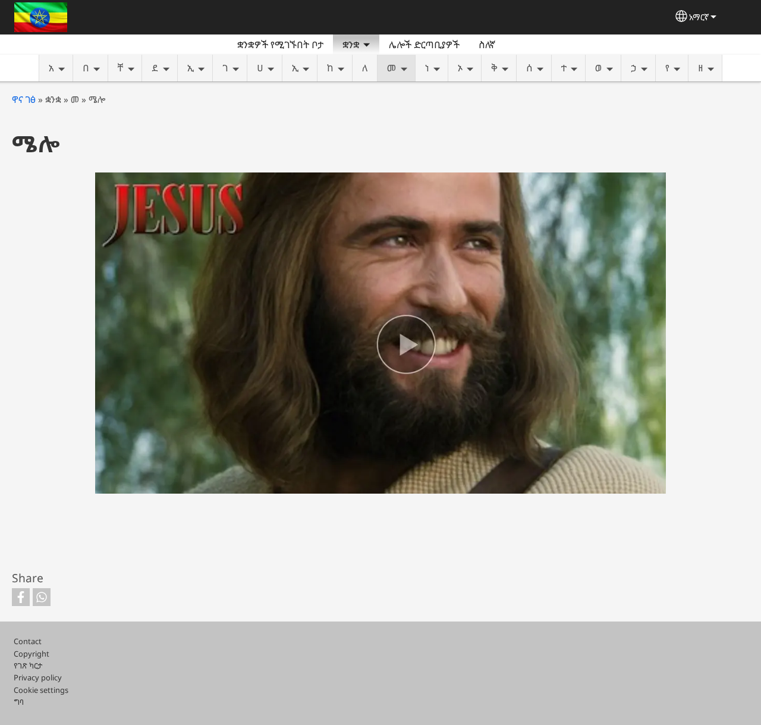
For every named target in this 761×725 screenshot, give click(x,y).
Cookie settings (41, 690)
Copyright (31, 653)
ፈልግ (519, 44)
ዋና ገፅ (24, 99)
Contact (28, 641)
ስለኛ (487, 44)
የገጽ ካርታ (28, 665)
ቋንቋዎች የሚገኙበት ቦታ (280, 44)
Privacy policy (38, 677)
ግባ (19, 701)
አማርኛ (699, 17)
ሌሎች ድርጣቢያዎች (424, 44)
